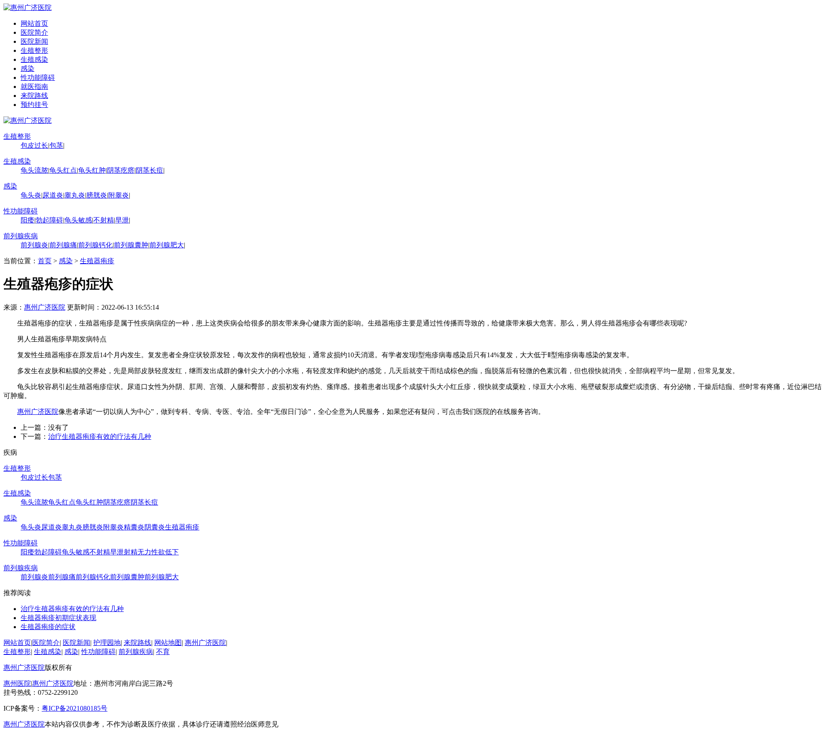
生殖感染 (34, 59)
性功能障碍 (38, 77)
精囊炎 (134, 527)
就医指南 (34, 86)
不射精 (103, 220)
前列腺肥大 (167, 245)
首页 (45, 261)
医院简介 (34, 32)
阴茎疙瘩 (120, 170)
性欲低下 (165, 552)
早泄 (122, 220)
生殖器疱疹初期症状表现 (58, 617)
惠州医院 (17, 683)
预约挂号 (34, 104)
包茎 (56, 145)
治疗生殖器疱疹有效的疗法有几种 (99, 436)
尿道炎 (53, 195)
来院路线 (34, 95)
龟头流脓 (34, 170)
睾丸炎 (74, 195)
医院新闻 (34, 41)
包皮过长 (34, 145)
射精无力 (137, 552)
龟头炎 (31, 195)
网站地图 (168, 642)
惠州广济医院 (44, 307)
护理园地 (107, 642)
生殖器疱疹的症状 (48, 626)
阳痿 (27, 220)
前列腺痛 (63, 245)
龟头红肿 (92, 170)
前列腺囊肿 (131, 245)
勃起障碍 (49, 220)
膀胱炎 (96, 195)
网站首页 (34, 23)
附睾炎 (118, 195)
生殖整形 (34, 50)
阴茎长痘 (149, 170)
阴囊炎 (154, 527)
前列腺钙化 (95, 245)
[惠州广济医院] (27, 7)
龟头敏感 (78, 220)
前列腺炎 (34, 245)
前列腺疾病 (20, 236)
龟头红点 (63, 170)
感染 (27, 68)
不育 (163, 651)
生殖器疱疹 (97, 261)
